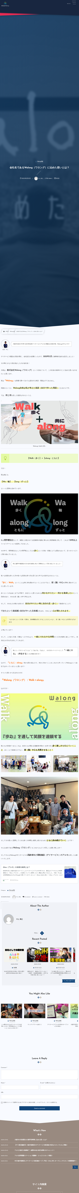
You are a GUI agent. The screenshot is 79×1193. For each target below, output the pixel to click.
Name (2, 1083)
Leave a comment (38, 896)
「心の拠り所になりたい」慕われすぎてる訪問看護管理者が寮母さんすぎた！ (60, 973)
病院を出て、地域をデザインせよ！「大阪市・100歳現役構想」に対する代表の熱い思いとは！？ (37, 973)
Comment (3, 1067)
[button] (73, 2)
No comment (27, 896)
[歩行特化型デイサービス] (5, 3)
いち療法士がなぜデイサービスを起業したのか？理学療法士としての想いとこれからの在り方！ (11, 1026)
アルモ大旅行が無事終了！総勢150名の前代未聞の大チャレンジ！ (35, 1150)
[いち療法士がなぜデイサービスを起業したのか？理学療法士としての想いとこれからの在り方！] (11, 1011)
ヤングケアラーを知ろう (35, 1024)
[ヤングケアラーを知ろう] (34, 1011)
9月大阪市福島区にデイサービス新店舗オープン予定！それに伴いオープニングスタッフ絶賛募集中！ (46, 1161)
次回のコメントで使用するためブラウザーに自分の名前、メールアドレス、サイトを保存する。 (30, 1102)
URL (2, 1092)
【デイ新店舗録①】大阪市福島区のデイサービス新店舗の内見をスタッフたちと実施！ (41, 1145)
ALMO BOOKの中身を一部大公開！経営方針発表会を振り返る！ (14, 972)
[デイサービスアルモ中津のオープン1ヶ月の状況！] (57, 1011)
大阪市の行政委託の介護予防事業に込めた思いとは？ (31, 1139)
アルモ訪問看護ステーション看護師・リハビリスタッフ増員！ (34, 1155)
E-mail (42, 1083)
